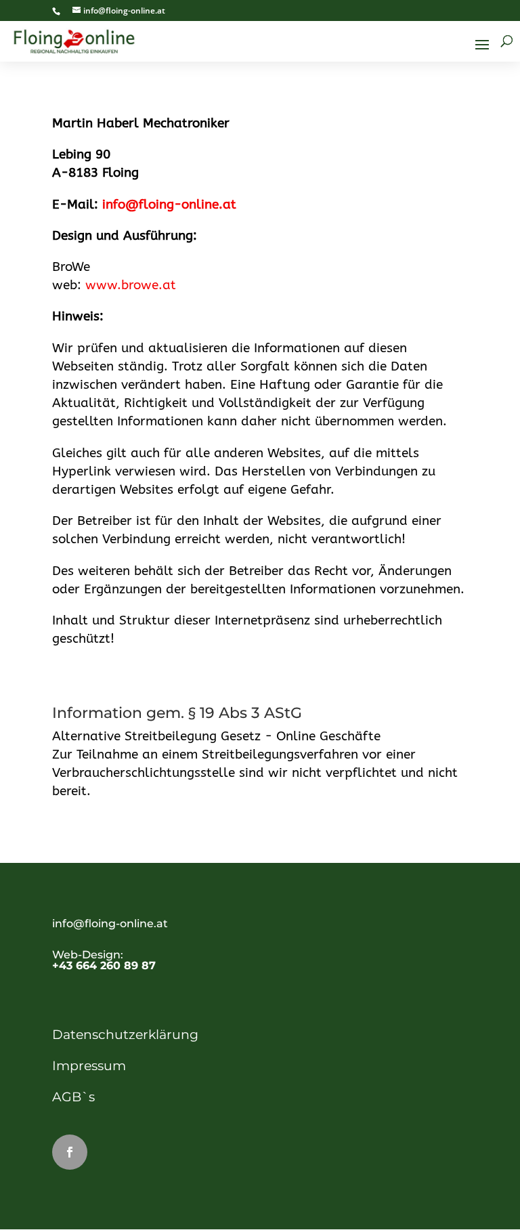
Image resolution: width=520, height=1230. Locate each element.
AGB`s (73, 1097)
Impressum (89, 1066)
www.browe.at (130, 285)
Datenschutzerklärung (125, 1034)
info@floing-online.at (169, 204)
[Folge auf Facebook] (69, 1152)
